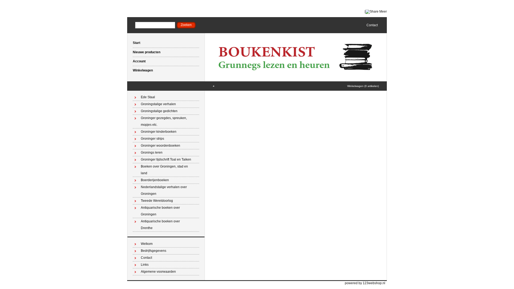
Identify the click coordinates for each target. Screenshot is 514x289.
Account (139, 61)
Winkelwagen (143, 70)
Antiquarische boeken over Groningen (160, 211)
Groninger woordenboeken (160, 145)
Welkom (147, 244)
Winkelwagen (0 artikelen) (363, 86)
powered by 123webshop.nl (365, 283)
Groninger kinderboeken (158, 132)
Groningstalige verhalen (158, 104)
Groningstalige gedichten (159, 111)
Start (136, 43)
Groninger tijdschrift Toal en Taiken (166, 159)
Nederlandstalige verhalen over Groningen (164, 190)
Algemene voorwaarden (158, 271)
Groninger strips (152, 138)
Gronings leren (151, 152)
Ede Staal (148, 97)
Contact (372, 25)
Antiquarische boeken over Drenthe (160, 224)
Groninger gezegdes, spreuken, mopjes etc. (164, 121)
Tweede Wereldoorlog (157, 201)
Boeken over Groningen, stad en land (164, 170)
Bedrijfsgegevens (153, 251)
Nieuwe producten (146, 52)
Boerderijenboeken (155, 180)
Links (145, 265)
